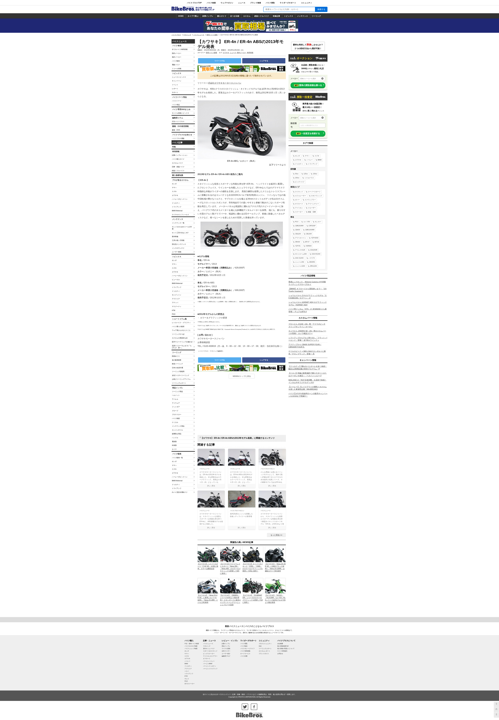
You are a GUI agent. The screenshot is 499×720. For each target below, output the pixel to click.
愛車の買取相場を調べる (308, 85)
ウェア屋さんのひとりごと (181, 330)
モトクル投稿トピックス (180, 113)
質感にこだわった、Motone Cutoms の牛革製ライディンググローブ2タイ (307, 283)
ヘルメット (176, 395)
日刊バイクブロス (178, 121)
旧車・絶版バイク (178, 167)
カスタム (247, 16)
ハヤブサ (312, 258)
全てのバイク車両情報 (180, 49)
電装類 (174, 441)
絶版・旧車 (312, 212)
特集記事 (276, 16)
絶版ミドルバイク (261, 16)
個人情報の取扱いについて (285, 648)
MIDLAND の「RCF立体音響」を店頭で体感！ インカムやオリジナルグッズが (307, 381)
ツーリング (316, 16)
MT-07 (307, 242)
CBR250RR (299, 226)
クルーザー (312, 208)
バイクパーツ (176, 101)
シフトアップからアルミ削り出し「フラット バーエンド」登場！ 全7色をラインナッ (307, 339)
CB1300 (309, 234)
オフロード (299, 204)
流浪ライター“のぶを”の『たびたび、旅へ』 (182, 347)
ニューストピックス (179, 77)
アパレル (175, 399)
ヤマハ (174, 187)
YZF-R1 (298, 246)
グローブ (175, 411)
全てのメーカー (190, 683)
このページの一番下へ (496, 715)
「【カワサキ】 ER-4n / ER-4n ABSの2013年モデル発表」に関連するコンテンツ (237, 438)
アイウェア (176, 403)
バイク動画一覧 (177, 458)
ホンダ (174, 184)
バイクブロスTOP (194, 3)
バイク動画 (176, 61)
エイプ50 (306, 222)
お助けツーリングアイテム (181, 379)
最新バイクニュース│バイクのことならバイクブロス (249, 626)
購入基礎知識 (177, 175)
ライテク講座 (226, 648)
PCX (296, 222)
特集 (174, 147)
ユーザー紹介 (226, 653)
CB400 (297, 230)
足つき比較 (234, 16)
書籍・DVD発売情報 (180, 126)
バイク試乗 (243, 656)
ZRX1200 (313, 266)
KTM (173, 310)
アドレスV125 (300, 250)
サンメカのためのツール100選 (182, 228)
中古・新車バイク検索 (192, 643)
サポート (175, 92)
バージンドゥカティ (209, 666)
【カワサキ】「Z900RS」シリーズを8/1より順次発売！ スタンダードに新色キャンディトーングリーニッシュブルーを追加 (230, 600)
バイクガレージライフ (247, 648)
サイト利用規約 (282, 651)
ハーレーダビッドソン (180, 199)
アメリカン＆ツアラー (210, 656)
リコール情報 (176, 69)
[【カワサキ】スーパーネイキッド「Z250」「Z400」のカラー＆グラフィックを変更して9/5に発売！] (252, 554)
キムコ (187, 678)
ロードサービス (245, 653)
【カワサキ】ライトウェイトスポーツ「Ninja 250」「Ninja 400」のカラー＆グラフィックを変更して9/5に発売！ (230, 568)
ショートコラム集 (179, 319)
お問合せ (280, 653)
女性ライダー (226, 651)
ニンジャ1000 (300, 266)
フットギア (176, 407)
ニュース (241, 3)
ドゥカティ (176, 203)
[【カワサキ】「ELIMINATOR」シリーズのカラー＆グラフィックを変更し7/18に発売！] (252, 585)
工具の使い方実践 (178, 240)
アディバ (175, 303)
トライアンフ (176, 207)
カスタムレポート (264, 651)
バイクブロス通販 (178, 138)
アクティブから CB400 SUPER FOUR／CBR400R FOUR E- (304, 345)
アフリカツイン (300, 238)
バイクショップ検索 (191, 648)
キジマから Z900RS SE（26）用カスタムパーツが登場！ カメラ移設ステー (307, 332)
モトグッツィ (176, 295)
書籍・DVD (176, 130)
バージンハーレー (209, 661)
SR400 (297, 242)
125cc (306, 174)
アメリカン (299, 208)
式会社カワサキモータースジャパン (224, 83)
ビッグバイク (299, 182)
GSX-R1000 (316, 254)
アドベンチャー (313, 204)
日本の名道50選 (177, 368)
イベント (175, 85)
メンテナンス (302, 16)
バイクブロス (176, 35)
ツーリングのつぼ (178, 334)
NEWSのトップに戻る (242, 376)
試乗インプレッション (180, 155)
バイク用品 (176, 105)
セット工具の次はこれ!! (180, 233)
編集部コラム (177, 118)
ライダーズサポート (288, 3)
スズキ (174, 191)
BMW (319, 160)
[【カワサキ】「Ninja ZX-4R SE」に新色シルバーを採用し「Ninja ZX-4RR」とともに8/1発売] (208, 585)
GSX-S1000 (299, 258)
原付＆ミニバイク (209, 648)
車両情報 (175, 151)
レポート (175, 89)
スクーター (299, 212)
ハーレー (309, 160)
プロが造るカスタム (180, 180)
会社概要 (280, 643)
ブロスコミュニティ (265, 643)
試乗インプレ (207, 16)
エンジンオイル (177, 430)
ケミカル (175, 422)
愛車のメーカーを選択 (308, 79)
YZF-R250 (314, 238)
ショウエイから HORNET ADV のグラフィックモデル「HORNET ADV (307, 303)
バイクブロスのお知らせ (182, 135)
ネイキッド (299, 192)
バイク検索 (211, 3)
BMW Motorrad (177, 211)
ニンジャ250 (299, 262)
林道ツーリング (177, 364)
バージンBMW (207, 663)
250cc (297, 178)
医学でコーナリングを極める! (182, 342)
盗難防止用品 (176, 434)
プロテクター (176, 414)
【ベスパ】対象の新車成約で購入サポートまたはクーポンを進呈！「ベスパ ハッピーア (307, 374)
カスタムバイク (177, 163)
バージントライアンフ (210, 668)
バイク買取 (270, 3)
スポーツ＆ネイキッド (210, 651)
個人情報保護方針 (283, 646)
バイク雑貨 (176, 418)
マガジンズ (187, 35)
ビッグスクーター (209, 653)
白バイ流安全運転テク (180, 492)
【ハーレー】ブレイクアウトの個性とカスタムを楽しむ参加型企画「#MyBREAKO (307, 388)
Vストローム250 (301, 254)
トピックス (288, 16)
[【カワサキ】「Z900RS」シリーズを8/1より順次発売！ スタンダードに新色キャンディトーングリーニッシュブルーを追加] (230, 585)
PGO (173, 314)
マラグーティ (176, 306)
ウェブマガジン (227, 3)
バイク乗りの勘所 (178, 326)
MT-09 (317, 242)
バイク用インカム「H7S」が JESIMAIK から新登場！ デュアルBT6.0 (307, 310)
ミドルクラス (309, 178)
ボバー (297, 200)
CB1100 (298, 234)
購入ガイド (221, 16)
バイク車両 (176, 46)
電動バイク (176, 65)
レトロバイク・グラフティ (181, 323)
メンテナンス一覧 (178, 223)
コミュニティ (306, 3)
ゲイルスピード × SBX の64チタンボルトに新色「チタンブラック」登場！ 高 (307, 352)
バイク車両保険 (245, 651)
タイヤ (174, 449)
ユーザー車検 (176, 252)
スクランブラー (310, 200)
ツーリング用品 (177, 391)
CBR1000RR (309, 230)
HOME (181, 16)
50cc (296, 174)
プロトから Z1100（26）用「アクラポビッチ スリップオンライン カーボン (306, 325)
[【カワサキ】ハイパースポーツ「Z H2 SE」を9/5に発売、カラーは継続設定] (208, 554)
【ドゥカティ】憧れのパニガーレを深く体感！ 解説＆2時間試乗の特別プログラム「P (307, 367)
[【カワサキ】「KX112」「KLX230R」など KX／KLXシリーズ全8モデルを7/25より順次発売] (275, 585)
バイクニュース (198, 35)
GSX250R (313, 250)
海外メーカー (176, 57)
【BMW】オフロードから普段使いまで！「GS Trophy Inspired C (307, 290)
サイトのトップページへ (496, 709)
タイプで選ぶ (193, 16)
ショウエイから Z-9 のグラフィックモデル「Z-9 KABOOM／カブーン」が (307, 296)
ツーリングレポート (179, 383)
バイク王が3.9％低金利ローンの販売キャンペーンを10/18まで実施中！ (307, 394)
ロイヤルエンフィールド (180, 215)
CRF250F (312, 226)
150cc (315, 174)
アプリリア (176, 299)
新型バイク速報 (212, 35)
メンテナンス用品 (178, 426)
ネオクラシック (316, 196)
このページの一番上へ (496, 704)
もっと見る (275, 535)
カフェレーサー (300, 196)
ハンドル (175, 438)
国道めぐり (176, 356)
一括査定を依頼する (308, 133)
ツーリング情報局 (178, 371)
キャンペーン (176, 81)
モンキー (318, 222)
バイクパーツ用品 (179, 97)
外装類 (174, 445)
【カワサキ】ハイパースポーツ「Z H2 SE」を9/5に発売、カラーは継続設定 (208, 566)
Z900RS (312, 262)
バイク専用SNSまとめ (181, 109)
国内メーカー (176, 53)
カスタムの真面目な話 (180, 338)
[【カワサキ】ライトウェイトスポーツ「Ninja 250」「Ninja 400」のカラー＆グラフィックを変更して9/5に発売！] (230, 554)
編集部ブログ (226, 656)
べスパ (187, 671)
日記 (260, 646)
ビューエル (176, 280)
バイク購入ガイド (178, 159)
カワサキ (175, 195)
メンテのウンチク (178, 248)
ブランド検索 (255, 3)
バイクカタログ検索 (191, 646)
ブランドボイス (264, 653)
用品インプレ (177, 388)
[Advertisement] (242, 407)
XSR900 (309, 246)
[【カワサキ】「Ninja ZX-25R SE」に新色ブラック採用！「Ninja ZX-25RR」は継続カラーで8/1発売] (275, 554)
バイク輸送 (243, 646)
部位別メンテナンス (179, 244)
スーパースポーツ (314, 192)
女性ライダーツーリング (180, 375)
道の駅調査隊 (176, 360)
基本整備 (175, 236)
